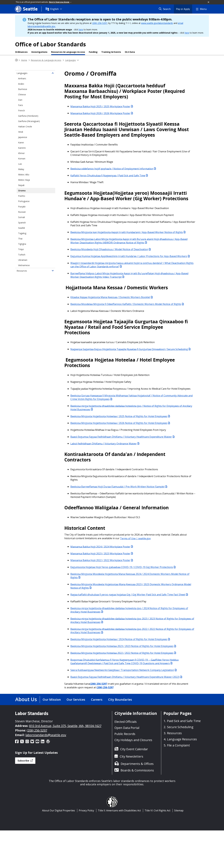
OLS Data (130, 51)
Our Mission (52, 699)
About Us (26, 699)
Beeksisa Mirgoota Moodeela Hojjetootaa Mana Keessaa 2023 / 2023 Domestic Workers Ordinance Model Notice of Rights (130, 586)
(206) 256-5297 (99, 23)
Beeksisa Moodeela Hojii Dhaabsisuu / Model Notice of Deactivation (109, 249)
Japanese (22, 137)
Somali (21, 217)
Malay (21, 169)
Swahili (21, 227)
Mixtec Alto (23, 174)
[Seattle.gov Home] (16, 60)
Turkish (21, 254)
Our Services (76, 699)
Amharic (22, 78)
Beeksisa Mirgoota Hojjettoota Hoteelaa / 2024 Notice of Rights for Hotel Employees (118, 639)
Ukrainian (22, 259)
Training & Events (111, 51)
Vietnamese (24, 265)
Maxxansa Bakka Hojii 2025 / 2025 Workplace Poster (100, 106)
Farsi (20, 105)
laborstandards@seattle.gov (45, 735)
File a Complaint (178, 745)
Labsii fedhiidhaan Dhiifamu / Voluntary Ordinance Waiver (103, 443)
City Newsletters (131, 756)
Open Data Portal (126, 728)
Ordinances (21, 51)
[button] (208, 2)
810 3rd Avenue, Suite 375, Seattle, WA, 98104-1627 (65, 726)
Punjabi (21, 206)
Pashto (21, 195)
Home (24, 60)
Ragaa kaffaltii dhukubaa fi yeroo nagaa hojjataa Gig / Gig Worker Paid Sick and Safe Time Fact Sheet (127, 594)
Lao (20, 163)
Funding (93, 51)
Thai (20, 238)
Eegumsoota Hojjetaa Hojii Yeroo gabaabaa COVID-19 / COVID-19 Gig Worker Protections (121, 567)
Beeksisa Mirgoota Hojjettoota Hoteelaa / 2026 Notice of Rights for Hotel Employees (118, 423)
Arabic (21, 83)
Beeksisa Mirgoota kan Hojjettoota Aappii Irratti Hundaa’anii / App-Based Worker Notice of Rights (126, 232)
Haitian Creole (25, 126)
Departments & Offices (137, 764)
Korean (21, 158)
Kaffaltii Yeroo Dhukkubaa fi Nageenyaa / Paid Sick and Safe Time (107, 175)
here (81, 29)
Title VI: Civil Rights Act (157, 810)
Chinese (22, 94)
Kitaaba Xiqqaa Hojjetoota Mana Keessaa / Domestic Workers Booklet (110, 297)
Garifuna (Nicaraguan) (29, 121)
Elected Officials (125, 722)
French (21, 110)
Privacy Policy (86, 810)
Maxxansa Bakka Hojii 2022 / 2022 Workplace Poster (100, 560)
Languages (70, 60)
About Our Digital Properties (58, 810)
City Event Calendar (134, 749)
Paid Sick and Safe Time (184, 721)
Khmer (21, 153)
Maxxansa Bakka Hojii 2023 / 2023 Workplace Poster (100, 553)
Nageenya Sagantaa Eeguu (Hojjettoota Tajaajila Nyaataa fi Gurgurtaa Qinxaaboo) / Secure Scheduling (129, 349)
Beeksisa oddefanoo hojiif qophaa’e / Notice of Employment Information (111, 168)
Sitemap (178, 810)
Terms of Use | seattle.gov (135, 538)
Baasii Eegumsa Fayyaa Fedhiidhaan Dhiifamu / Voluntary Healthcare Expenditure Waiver (121, 436)
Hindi (20, 131)
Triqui (21, 249)
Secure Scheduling (180, 727)
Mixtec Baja (24, 179)
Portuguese (24, 201)
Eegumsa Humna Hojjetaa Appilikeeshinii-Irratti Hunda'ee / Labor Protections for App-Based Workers (128, 256)
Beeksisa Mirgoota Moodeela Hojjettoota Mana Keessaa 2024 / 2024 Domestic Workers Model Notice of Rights (129, 575)
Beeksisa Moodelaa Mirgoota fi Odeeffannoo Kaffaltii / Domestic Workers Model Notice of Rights (125, 304)
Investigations (39, 51)
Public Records (124, 734)
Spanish (22, 222)
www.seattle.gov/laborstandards (157, 23)
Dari (20, 99)
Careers (96, 699)
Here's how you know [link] (59, 2)
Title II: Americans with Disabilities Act (119, 810)
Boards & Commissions (137, 770)
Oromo (22, 190)
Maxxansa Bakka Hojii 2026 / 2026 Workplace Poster (100, 113)
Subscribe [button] (24, 760)
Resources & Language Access (68, 51)
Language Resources (182, 739)
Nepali (21, 185)
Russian (22, 211)
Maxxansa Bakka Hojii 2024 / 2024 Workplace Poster (100, 546)
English (54, 9)
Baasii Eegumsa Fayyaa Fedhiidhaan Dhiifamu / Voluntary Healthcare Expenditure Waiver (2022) (125, 677)
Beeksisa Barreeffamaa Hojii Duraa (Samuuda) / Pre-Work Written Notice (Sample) (117, 486)
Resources (22, 270)
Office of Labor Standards (50, 44)
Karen (21, 142)
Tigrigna (22, 243)
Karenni (22, 147)
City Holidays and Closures (133, 740)
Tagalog (22, 233)
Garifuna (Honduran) (28, 115)
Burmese (22, 89)
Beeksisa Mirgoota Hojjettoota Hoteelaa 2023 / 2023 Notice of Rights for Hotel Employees (121, 646)
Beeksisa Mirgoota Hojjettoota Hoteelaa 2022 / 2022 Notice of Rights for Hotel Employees (121, 652)
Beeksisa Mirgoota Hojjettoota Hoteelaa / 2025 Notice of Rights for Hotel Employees (118, 416)
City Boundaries (120, 699)
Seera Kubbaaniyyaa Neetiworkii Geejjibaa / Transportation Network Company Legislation (122, 670)
